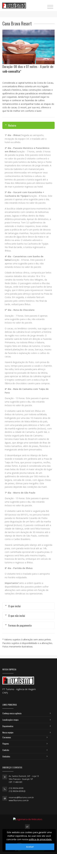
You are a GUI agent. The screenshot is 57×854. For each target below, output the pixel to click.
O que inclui (14, 606)
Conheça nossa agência (11, 713)
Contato (5, 750)
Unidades (6, 756)
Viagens (5, 743)
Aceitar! (30, 846)
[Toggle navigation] (50, 6)
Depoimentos (7, 726)
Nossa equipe (7, 732)
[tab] (28, 125)
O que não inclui (16, 616)
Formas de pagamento (20, 625)
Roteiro (12, 125)
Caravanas (6, 737)
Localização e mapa (10, 719)
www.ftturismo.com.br (19, 800)
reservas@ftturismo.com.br (21, 797)
